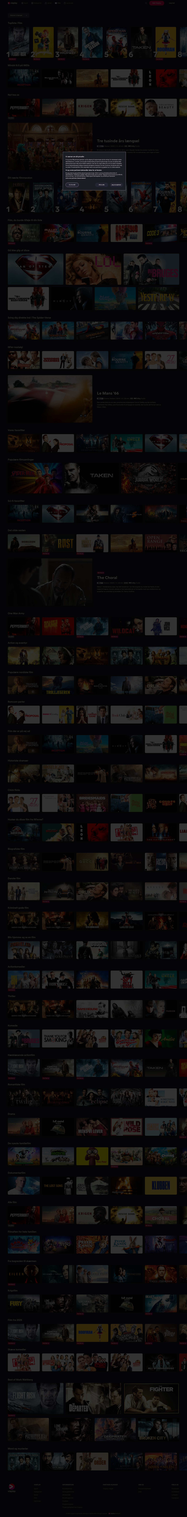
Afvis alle (102, 184)
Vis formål (72, 184)
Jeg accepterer (116, 184)
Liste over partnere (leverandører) (76, 178)
